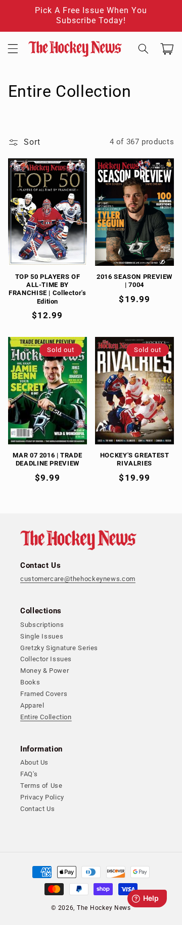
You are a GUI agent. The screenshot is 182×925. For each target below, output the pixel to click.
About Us (34, 762)
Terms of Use (41, 785)
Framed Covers (43, 694)
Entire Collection (46, 717)
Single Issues (41, 636)
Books (30, 682)
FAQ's (28, 774)
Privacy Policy (42, 797)
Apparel (32, 705)
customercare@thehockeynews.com (77, 579)
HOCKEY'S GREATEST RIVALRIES (134, 459)
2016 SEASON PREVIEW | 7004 (134, 280)
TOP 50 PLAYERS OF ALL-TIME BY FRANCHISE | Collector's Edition (47, 289)
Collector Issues (46, 659)
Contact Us (37, 809)
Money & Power (44, 670)
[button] (12, 49)
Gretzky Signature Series (59, 648)
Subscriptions (42, 624)
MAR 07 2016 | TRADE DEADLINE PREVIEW (47, 459)
